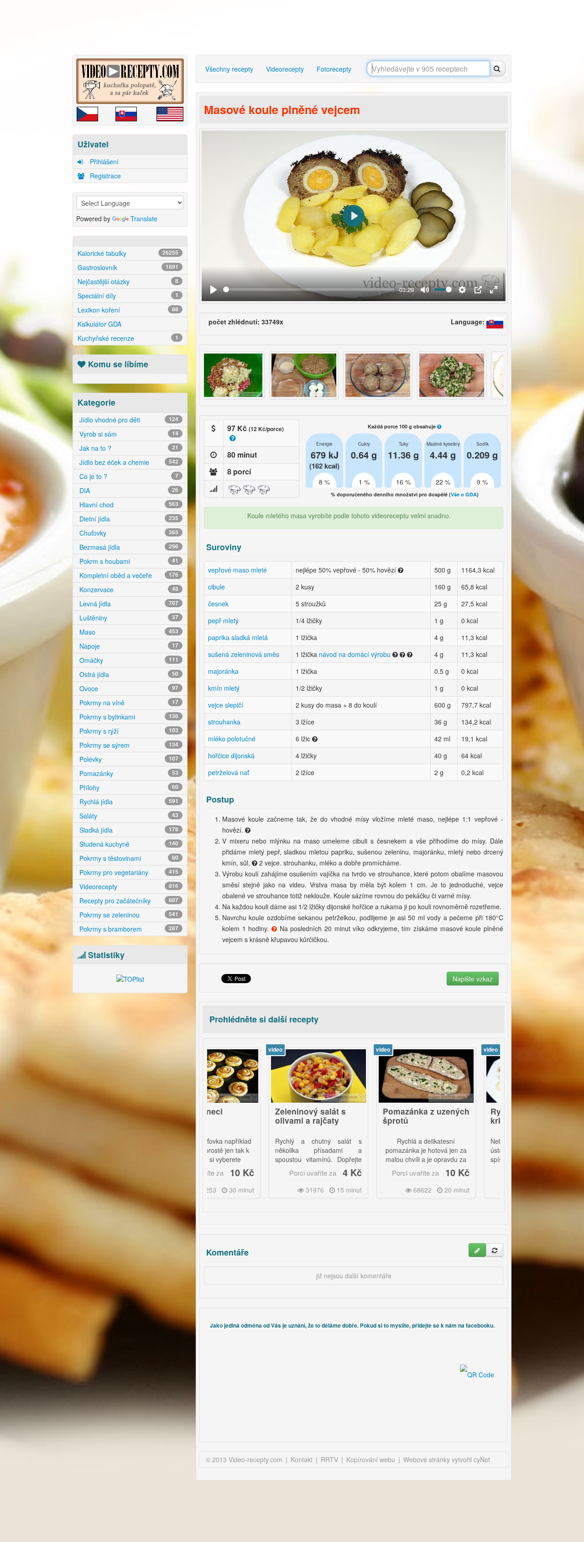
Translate (143, 218)
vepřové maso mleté (237, 569)
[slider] (308, 289)
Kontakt (302, 1459)
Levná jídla (128, 603)
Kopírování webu (370, 1459)
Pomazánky (128, 773)
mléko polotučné (232, 738)
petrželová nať (228, 772)
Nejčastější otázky (128, 281)
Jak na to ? (128, 448)
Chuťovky (128, 532)
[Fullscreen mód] (493, 289)
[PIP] (478, 289)
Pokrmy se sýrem (128, 745)
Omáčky (128, 660)
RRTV (329, 1459)
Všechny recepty (229, 68)
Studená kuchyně (128, 844)
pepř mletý (223, 620)
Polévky (128, 759)
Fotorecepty (334, 68)
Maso (128, 631)
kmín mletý (224, 688)
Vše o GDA (464, 494)
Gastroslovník (128, 267)
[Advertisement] (294, 27)
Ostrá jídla (128, 674)
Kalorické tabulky (128, 253)
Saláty (128, 815)
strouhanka (224, 721)
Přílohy (128, 787)
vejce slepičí (225, 704)
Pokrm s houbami (128, 561)
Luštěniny (128, 617)
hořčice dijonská (231, 755)
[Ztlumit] (424, 289)
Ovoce (128, 688)
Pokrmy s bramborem (128, 928)
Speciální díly (128, 295)
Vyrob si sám (128, 433)
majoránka (223, 671)
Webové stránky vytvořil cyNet (446, 1459)
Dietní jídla (128, 518)
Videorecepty (128, 886)
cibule (216, 586)
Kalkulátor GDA (99, 323)
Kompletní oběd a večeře (128, 575)
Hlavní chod (128, 504)
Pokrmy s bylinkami (128, 716)
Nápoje (128, 646)
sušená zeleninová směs (243, 654)
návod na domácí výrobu (355, 654)
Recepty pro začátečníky (128, 900)
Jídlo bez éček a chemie (128, 462)
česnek (218, 603)
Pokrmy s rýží (128, 730)
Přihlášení (103, 161)
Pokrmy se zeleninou (128, 914)
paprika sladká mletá (238, 637)
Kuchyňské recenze (128, 338)
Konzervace (128, 589)
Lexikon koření (128, 309)
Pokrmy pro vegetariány (128, 872)
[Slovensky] (495, 321)
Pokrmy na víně (128, 702)
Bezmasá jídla (128, 547)
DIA (128, 490)
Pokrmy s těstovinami (128, 858)
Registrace (104, 175)
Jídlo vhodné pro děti (128, 419)
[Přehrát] (213, 289)
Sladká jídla (128, 829)
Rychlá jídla (128, 801)
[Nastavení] (462, 289)
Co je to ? (128, 476)
